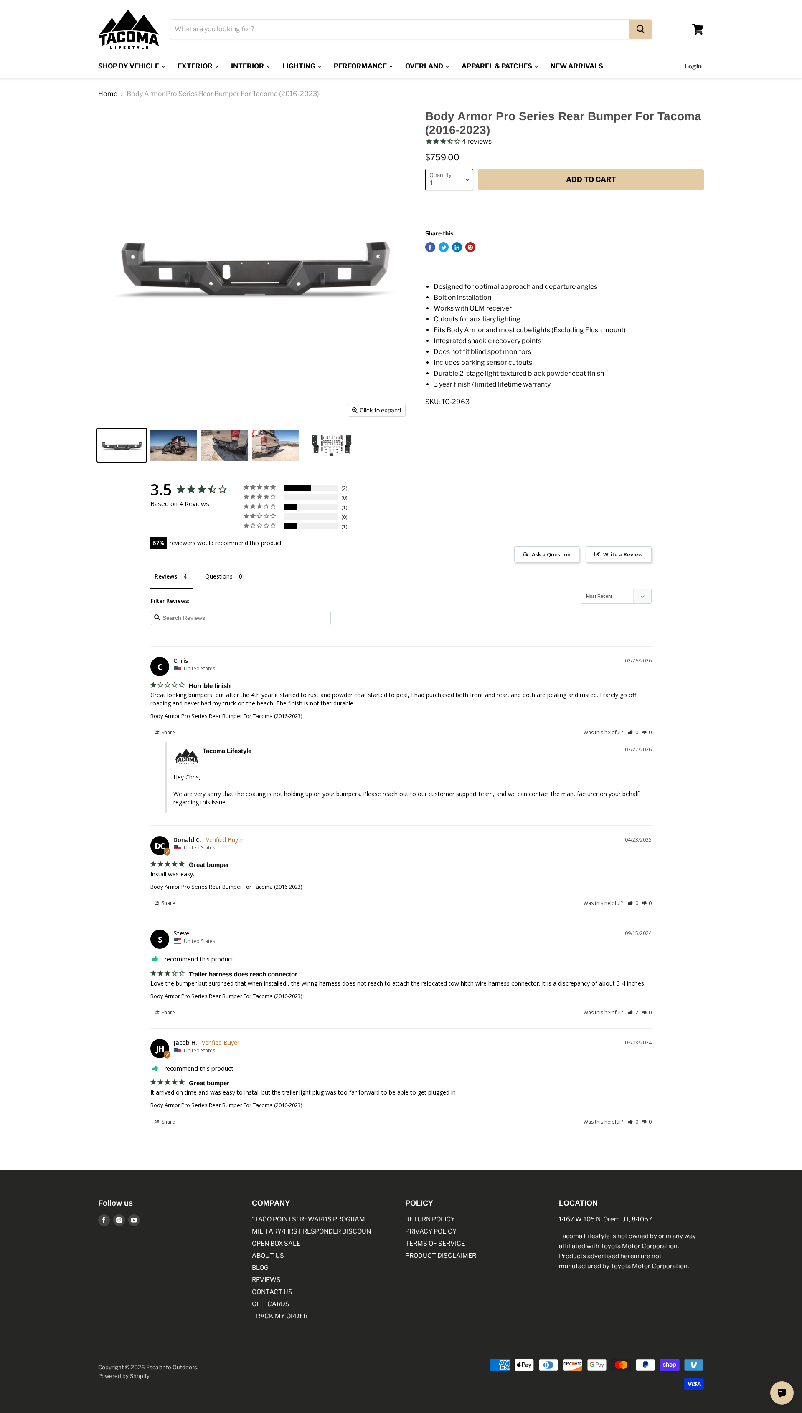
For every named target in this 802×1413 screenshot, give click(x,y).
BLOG (260, 1267)
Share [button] (167, 732)
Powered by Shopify (124, 1376)
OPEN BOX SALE (276, 1243)
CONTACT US (272, 1292)
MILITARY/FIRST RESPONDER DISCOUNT (313, 1231)
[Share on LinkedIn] (457, 248)
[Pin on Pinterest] (470, 248)
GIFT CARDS (270, 1304)
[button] (633, 732)
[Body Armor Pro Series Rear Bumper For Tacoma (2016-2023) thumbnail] (121, 445)
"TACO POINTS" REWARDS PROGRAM (308, 1219)
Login (693, 66)
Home (107, 94)
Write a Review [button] (623, 554)
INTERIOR (248, 66)
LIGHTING (299, 66)
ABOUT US (268, 1255)
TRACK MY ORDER (279, 1316)
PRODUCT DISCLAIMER (440, 1255)
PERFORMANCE (361, 66)
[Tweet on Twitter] (444, 248)
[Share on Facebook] (430, 248)
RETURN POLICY (430, 1219)
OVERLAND (424, 66)
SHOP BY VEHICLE (129, 66)
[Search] (640, 29)
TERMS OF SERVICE (435, 1243)
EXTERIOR (196, 66)
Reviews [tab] (166, 576)
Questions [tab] (219, 576)
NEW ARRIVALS (577, 66)
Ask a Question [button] (551, 554)
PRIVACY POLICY (431, 1231)
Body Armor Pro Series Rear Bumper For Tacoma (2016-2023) (226, 716)
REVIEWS (266, 1280)
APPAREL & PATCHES (497, 66)
